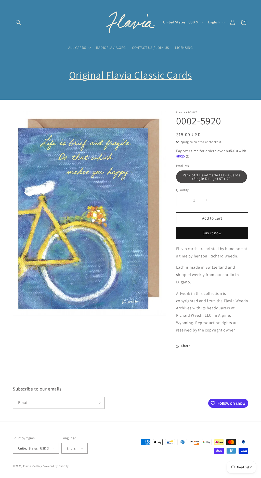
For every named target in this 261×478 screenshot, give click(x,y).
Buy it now (212, 232)
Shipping (182, 142)
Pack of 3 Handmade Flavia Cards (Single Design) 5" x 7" (211, 177)
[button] (18, 22)
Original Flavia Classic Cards (130, 74)
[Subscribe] (98, 403)
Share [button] (186, 345)
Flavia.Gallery (32, 466)
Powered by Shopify (56, 466)
